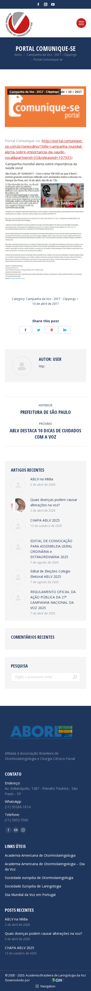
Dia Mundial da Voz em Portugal (30, 894)
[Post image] (18, 485)
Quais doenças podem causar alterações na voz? (53, 502)
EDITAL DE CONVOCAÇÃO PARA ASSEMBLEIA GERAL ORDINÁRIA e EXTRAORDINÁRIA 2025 (51, 549)
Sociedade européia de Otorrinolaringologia (39, 877)
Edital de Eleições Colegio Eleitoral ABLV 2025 (50, 574)
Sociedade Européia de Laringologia (33, 886)
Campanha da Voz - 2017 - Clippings (34, 92)
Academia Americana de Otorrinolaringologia (40, 855)
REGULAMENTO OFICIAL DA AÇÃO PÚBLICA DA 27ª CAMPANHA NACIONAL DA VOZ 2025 (53, 599)
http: (42, 366)
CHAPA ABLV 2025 (45, 520)
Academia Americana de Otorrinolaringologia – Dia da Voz (45, 866)
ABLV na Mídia (41, 479)
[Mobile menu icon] (81, 23)
